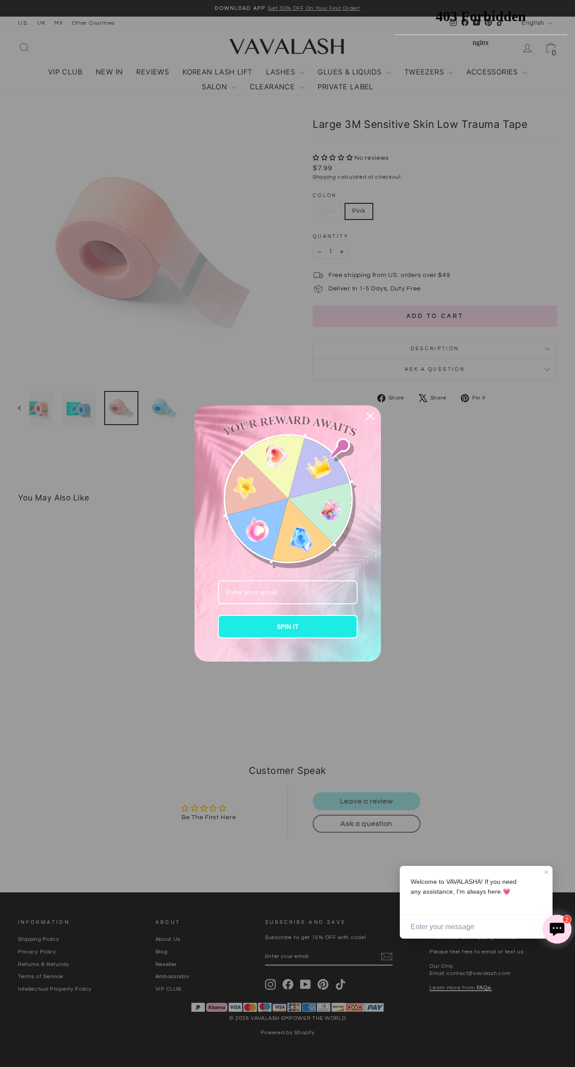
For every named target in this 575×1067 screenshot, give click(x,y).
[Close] (370, 416)
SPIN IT (288, 626)
